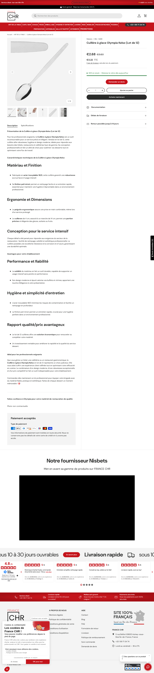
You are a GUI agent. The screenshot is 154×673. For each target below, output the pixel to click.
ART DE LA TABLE (14, 25)
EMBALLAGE (49, 25)
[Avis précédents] (21, 571)
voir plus (49, 572)
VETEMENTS (74, 29)
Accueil (9, 34)
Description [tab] (12, 125)
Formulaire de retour (89, 628)
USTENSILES (50, 29)
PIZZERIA (114, 25)
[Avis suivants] (152, 571)
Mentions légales (56, 615)
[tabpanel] (41, 269)
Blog (83, 619)
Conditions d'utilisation (58, 628)
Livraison (85, 633)
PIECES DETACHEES (102, 25)
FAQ (83, 624)
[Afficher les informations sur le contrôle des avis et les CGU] (17, 575)
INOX (84, 25)
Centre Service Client (81, 2)
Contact (84, 615)
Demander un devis (117, 82)
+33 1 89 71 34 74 (122, 641)
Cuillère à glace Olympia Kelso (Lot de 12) (40, 34)
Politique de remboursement (93, 637)
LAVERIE (77, 25)
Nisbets (89, 39)
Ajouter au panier (126, 90)
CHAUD (35, 25)
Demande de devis (89, 646)
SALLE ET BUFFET (62, 29)
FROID (41, 25)
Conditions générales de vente (61, 624)
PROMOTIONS (86, 29)
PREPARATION (39, 29)
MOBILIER (90, 25)
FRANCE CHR (16, 665)
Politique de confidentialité (60, 619)
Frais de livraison (93, 63)
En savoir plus (57, 555)
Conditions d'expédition (59, 633)
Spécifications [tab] (27, 125)
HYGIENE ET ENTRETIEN (64, 25)
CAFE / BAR (26, 25)
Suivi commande (88, 642)
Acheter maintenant (117, 97)
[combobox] (76, 15)
